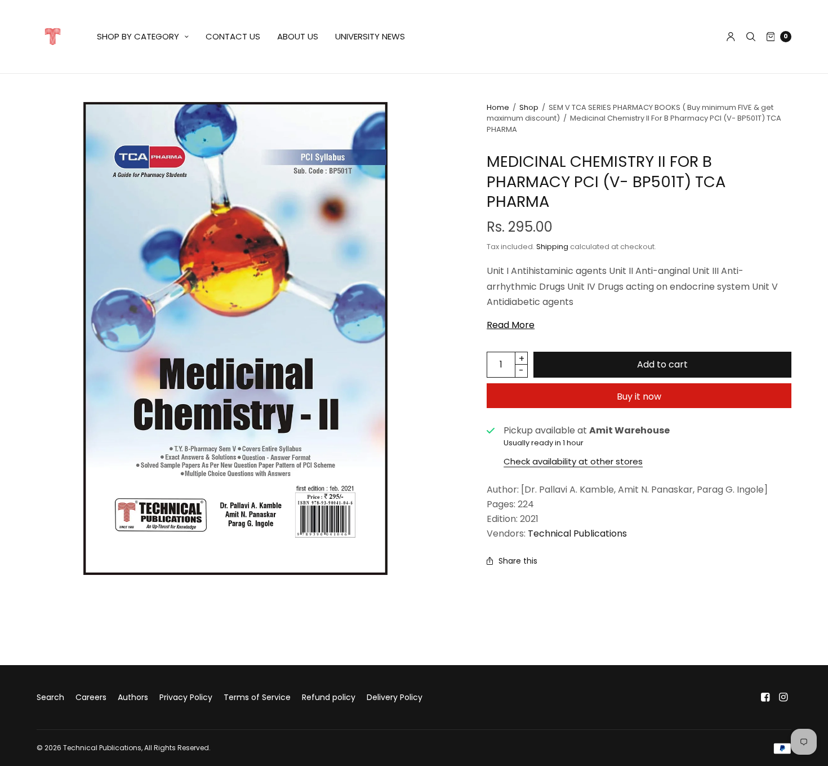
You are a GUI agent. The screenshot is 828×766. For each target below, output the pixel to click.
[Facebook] (765, 697)
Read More (511, 325)
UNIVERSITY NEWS (370, 36)
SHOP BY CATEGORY (138, 36)
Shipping (552, 246)
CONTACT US (233, 36)
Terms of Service (257, 697)
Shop (528, 107)
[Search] (750, 37)
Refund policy (328, 697)
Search (50, 697)
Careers (90, 697)
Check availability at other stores (573, 461)
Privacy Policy (185, 697)
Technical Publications (577, 533)
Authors (133, 697)
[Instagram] (783, 697)
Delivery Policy (394, 697)
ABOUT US (297, 36)
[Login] (731, 37)
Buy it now (639, 396)
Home (498, 107)
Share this (517, 560)
